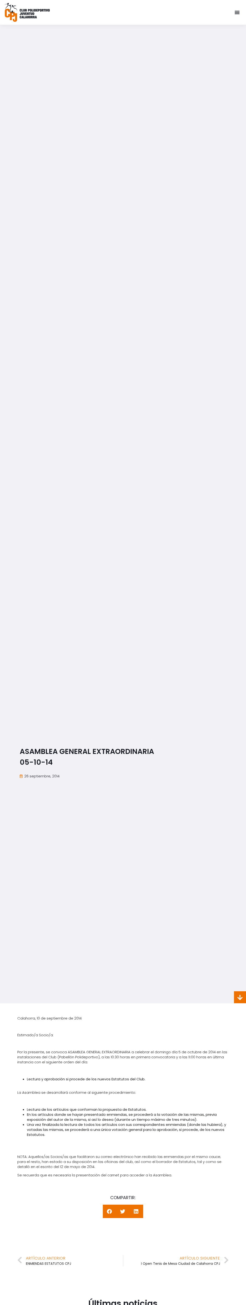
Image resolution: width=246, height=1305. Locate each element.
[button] (237, 12)
